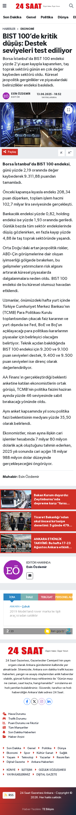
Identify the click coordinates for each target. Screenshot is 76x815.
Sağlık (63, 752)
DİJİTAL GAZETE (46, 774)
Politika (47, 17)
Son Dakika (12, 17)
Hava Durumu (17, 713)
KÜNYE (11, 769)
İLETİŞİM (27, 769)
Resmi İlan (63, 757)
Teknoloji (27, 757)
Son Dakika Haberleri (22, 732)
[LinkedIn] (49, 701)
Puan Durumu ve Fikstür (23, 723)
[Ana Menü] (4, 6)
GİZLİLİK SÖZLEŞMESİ (52, 769)
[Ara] (71, 6)
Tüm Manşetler (18, 727)
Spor (27, 752)
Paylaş (12, 151)
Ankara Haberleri (42, 761)
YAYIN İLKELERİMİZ (18, 774)
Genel (31, 17)
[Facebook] (27, 701)
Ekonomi (27, 29)
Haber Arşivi (16, 736)
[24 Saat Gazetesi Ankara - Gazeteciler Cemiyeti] (38, 6)
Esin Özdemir (36, 567)
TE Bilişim (48, 809)
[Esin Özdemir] (13, 569)
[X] (34, 701)
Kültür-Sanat (45, 752)
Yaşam (11, 757)
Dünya (63, 17)
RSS (11, 795)
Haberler (9, 29)
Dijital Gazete (16, 761)
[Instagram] (41, 701)
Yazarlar (45, 757)
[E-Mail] (29, 575)
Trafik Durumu (17, 718)
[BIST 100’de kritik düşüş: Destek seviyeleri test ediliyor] (38, 124)
